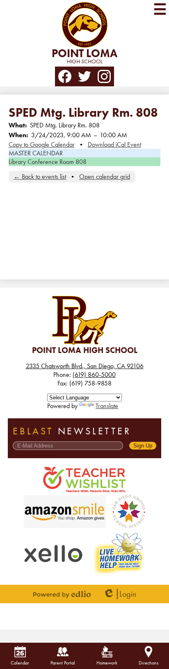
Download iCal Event (114, 144)
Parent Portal (62, 663)
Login (119, 594)
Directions (148, 663)
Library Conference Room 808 (48, 161)
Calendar (20, 663)
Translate (107, 405)
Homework (106, 663)
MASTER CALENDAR (36, 153)
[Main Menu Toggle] (160, 9)
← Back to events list (40, 176)
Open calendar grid (104, 176)
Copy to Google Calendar (42, 144)
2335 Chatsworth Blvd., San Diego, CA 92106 (85, 366)
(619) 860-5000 (94, 374)
